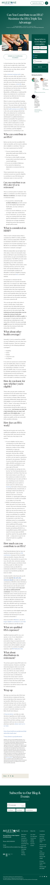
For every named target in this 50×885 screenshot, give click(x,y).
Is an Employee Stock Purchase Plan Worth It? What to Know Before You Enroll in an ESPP (37, 101)
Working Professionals (39, 27)
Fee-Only (32, 843)
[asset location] (33, 78)
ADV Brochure (19, 876)
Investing (8, 486)
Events (36, 55)
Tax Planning (24, 841)
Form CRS (15, 876)
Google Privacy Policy (23, 879)
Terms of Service (32, 879)
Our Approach (33, 836)
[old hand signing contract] (42, 78)
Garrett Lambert (18, 26)
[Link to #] (46, 3)
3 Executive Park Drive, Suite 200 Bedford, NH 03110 (42, 838)
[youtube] (44, 876)
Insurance (29, 27)
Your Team (32, 834)
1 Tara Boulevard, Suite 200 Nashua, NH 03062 (42, 854)
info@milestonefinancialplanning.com (13, 847)
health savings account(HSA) (16, 109)
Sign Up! (40, 66)
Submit (41, 810)
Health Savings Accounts (20, 27)
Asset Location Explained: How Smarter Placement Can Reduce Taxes (36, 83)
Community (33, 838)
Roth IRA (19, 84)
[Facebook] (8, 776)
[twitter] (42, 876)
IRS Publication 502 (17, 648)
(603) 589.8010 (11, 841)
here (17, 274)
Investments (41, 92)
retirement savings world (13, 74)
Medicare (16, 619)
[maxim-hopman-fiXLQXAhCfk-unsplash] (33, 95)
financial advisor (9, 714)
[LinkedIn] (13, 776)
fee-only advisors (9, 757)
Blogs (35, 57)
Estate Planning (24, 843)
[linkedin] (46, 876)
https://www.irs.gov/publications (13, 736)
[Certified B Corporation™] (7, 854)
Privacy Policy (5, 876)
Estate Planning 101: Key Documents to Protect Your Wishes (45, 82)
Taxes (32, 27)
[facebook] (40, 876)
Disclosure (10, 876)
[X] (11, 776)
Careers (32, 845)
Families (13, 27)
